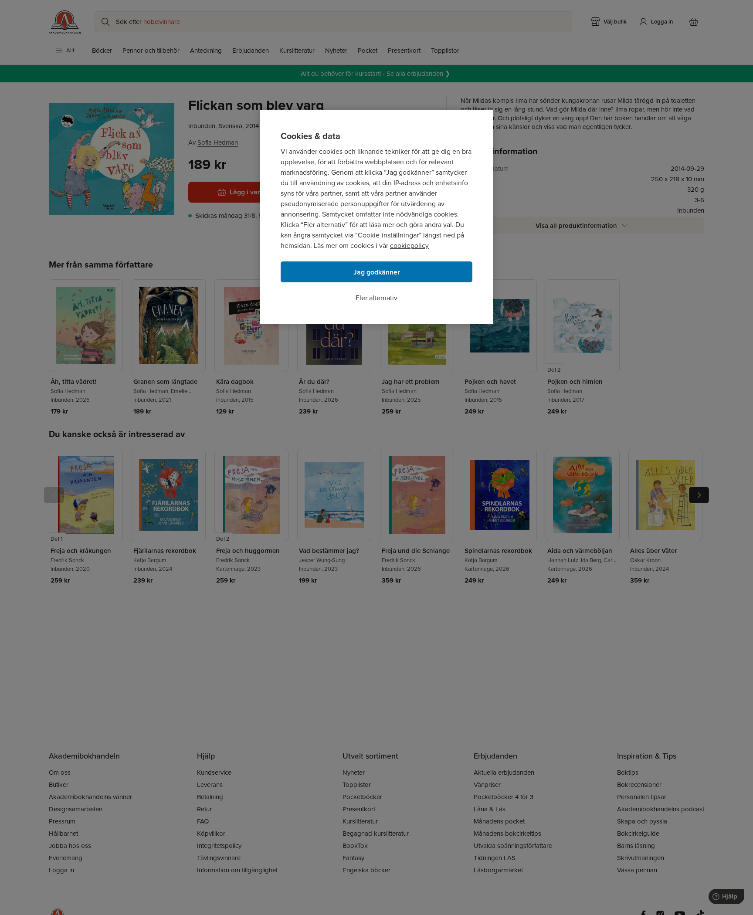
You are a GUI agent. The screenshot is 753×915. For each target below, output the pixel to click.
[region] (376, 217)
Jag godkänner (376, 272)
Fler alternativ (376, 298)
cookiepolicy (409, 246)
